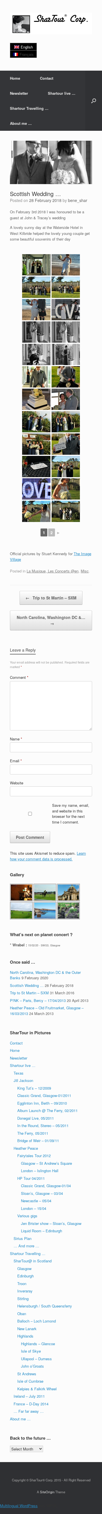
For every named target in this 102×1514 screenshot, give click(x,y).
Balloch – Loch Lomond (36, 1321)
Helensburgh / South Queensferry (44, 1306)
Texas (19, 1073)
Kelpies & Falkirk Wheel (37, 1388)
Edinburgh (25, 1276)
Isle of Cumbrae (30, 1381)
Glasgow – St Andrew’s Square (46, 1163)
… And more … (26, 1245)
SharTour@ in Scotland (33, 1261)
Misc (85, 571)
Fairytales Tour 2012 (34, 1155)
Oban (21, 1313)
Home (15, 78)
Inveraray (25, 1291)
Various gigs (27, 1215)
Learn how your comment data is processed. (48, 856)
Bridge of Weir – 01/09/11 (38, 1140)
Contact (46, 78)
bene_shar (77, 200)
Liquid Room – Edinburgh (41, 1230)
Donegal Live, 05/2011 (35, 1118)
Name (16, 739)
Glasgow (24, 1268)
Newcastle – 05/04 (36, 1200)
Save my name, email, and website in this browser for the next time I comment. (70, 814)
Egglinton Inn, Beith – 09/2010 (42, 1103)
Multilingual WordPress (19, 1505)
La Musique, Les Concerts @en (52, 571)
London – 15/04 (33, 1208)
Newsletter (19, 93)
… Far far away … (29, 1411)
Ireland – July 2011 (29, 1396)
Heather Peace (26, 1148)
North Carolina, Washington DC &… (51, 620)
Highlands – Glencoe (38, 1343)
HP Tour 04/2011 (31, 1178)
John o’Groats (32, 1366)
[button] (93, 101)
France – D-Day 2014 (31, 1403)
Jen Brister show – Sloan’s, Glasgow (51, 1223)
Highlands (25, 1336)
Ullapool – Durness (36, 1358)
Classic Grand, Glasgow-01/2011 (44, 1095)
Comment (19, 677)
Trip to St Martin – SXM (51, 598)
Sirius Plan (22, 1238)
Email (16, 760)
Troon (21, 1283)
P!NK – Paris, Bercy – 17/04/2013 (38, 1000)
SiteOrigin (47, 1492)
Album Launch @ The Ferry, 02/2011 (47, 1110)
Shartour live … (61, 93)
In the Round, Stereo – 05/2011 (43, 1125)
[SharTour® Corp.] (51, 23)
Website (16, 783)
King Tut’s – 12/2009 (34, 1088)
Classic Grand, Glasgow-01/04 (46, 1185)
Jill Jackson (23, 1080)
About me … (21, 123)
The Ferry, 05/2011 (32, 1133)
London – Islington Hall (39, 1170)
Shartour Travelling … (29, 108)
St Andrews (26, 1373)
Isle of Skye (31, 1351)
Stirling (23, 1298)
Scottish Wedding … (27, 985)
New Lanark (27, 1328)
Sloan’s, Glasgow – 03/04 (42, 1193)
